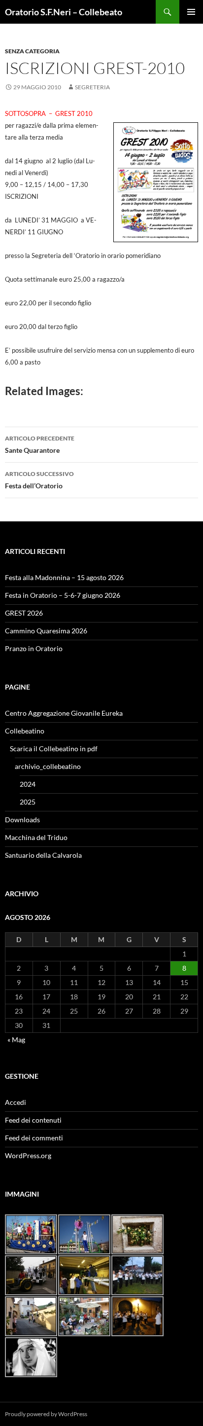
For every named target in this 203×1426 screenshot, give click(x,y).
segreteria (92, 87)
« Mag (16, 1039)
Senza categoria (32, 51)
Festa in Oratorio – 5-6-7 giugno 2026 (62, 595)
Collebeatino (24, 731)
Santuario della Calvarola (43, 855)
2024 (27, 784)
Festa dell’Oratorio (39, 480)
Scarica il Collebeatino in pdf (54, 748)
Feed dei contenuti (33, 1120)
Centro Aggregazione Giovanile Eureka (64, 713)
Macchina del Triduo (36, 837)
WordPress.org (28, 1155)
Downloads (22, 819)
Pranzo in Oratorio (34, 648)
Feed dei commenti (34, 1137)
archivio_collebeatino (48, 766)
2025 (27, 802)
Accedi (15, 1102)
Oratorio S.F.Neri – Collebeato (63, 11)
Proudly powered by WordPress (46, 1414)
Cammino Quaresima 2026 (46, 630)
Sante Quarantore (39, 444)
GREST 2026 (24, 613)
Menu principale (191, 12)
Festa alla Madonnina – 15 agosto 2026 (64, 577)
